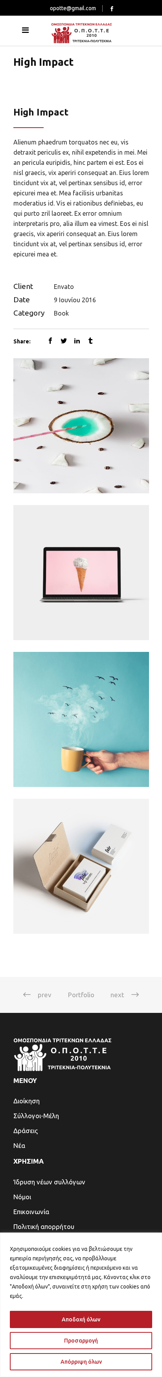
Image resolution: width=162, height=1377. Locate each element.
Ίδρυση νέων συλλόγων (49, 1182)
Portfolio (81, 994)
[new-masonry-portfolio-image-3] (81, 425)
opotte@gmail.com (73, 8)
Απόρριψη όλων (81, 1362)
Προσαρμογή (81, 1340)
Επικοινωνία (31, 1211)
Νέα (19, 1145)
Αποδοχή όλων (81, 1319)
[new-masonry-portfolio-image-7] (81, 866)
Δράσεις (25, 1130)
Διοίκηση (26, 1100)
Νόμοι (22, 1196)
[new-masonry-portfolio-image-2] (81, 572)
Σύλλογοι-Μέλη (36, 1115)
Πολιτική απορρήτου (43, 1226)
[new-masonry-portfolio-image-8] (81, 719)
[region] (81, 1305)
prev (45, 994)
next (117, 994)
